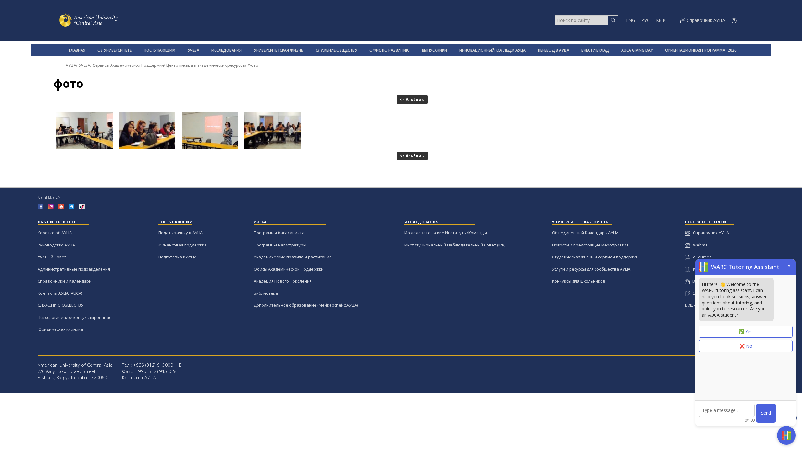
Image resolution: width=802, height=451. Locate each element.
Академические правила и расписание (293, 257)
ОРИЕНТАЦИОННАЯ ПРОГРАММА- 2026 (701, 50)
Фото (252, 65)
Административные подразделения (74, 269)
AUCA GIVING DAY (637, 50)
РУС (645, 20)
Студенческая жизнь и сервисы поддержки (595, 257)
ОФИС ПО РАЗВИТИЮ (389, 50)
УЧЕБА (193, 50)
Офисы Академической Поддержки (289, 269)
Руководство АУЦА (56, 245)
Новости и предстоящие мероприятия (590, 245)
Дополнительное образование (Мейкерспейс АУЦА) (306, 305)
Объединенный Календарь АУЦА (585, 233)
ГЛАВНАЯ (77, 50)
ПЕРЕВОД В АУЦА (553, 50)
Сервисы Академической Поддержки (128, 65)
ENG (630, 20)
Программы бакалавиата (279, 233)
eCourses (700, 257)
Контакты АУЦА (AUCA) (60, 293)
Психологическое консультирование (75, 317)
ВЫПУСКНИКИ (434, 50)
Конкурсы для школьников (578, 281)
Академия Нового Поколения (283, 281)
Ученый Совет (52, 257)
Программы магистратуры (280, 245)
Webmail (700, 245)
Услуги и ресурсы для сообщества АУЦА (591, 269)
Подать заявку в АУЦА (180, 233)
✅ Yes (746, 331)
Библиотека (266, 293)
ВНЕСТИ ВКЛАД (595, 50)
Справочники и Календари (64, 281)
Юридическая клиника (60, 329)
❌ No (745, 346)
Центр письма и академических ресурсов (205, 65)
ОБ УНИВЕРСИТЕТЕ (114, 50)
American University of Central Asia (75, 365)
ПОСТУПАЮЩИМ (159, 50)
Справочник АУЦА (709, 233)
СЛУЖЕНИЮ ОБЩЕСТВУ (60, 305)
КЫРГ (662, 20)
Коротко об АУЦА (55, 233)
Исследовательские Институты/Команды (445, 233)
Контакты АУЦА (139, 378)
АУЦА (71, 65)
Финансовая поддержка (182, 245)
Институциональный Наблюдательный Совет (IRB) (454, 245)
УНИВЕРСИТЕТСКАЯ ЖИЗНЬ (279, 50)
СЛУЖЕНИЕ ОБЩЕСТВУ (336, 50)
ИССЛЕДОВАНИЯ (226, 50)
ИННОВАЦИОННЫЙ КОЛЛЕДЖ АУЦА (492, 50)
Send (766, 413)
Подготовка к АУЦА (177, 257)
